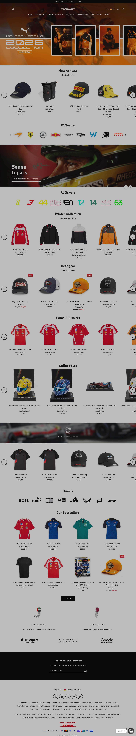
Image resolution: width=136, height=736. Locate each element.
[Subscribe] (119, 715)
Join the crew (102, 723)
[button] (131, 731)
